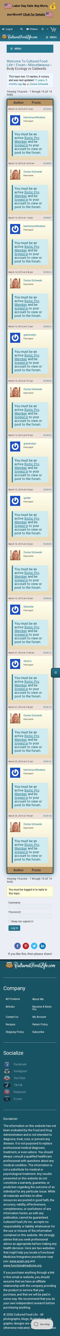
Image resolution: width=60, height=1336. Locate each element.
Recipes (10, 1024)
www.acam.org (19, 1261)
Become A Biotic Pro (42, 1008)
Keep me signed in (22, 921)
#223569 (47, 109)
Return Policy (40, 1024)
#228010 (47, 272)
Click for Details (34, 14)
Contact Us (12, 1016)
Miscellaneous (39, 65)
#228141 (47, 761)
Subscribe (38, 1032)
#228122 (47, 653)
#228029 (47, 489)
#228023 (47, 435)
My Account (39, 1016)
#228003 (47, 163)
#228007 (47, 218)
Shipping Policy (15, 1032)
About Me (38, 999)
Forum (21, 65)
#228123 (47, 707)
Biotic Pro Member (26, 140)
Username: (14, 902)
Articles (10, 1006)
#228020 (47, 381)
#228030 (47, 544)
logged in (21, 145)
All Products (13, 999)
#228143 (47, 816)
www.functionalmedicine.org (22, 1265)
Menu (53, 37)
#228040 (47, 598)
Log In (14, 928)
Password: (14, 912)
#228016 (47, 326)
